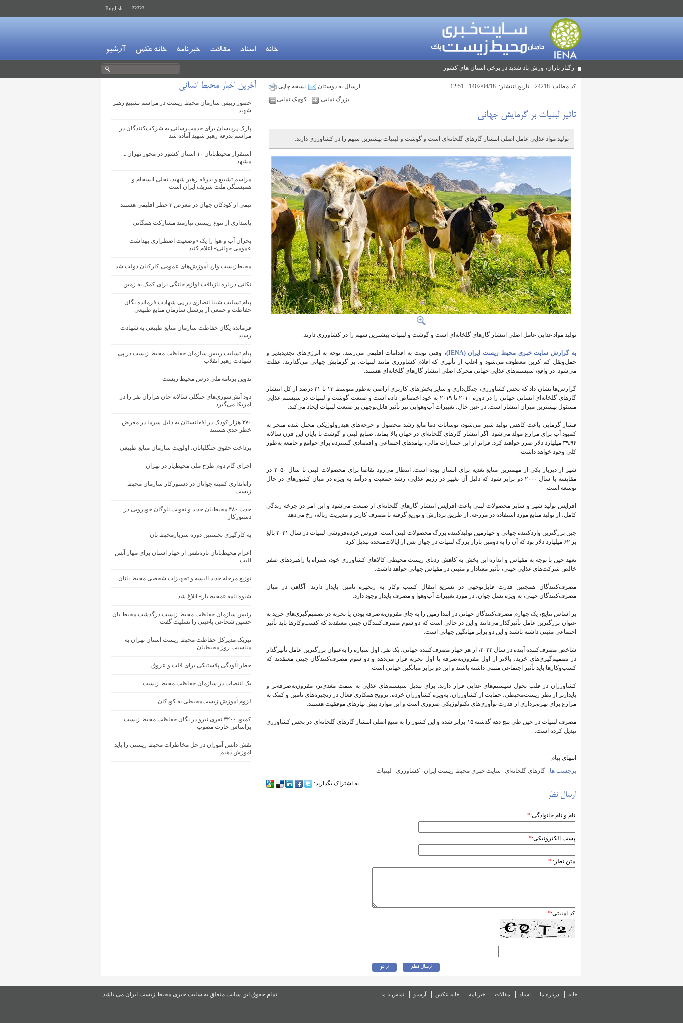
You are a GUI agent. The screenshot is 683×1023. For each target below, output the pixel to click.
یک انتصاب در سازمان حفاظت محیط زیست (197, 683)
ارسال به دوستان (338, 86)
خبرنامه (188, 50)
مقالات (220, 50)
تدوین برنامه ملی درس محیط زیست (207, 378)
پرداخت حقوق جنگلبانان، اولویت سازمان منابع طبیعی (186, 447)
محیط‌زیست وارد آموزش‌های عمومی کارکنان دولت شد (184, 266)
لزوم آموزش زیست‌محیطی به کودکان (205, 701)
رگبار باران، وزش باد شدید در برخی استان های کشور (509, 67)
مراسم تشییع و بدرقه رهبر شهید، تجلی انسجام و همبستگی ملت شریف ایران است (192, 183)
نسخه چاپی (291, 86)
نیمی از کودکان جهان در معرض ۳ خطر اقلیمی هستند (186, 204)
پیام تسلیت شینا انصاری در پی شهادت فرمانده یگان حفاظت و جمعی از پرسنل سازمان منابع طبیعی (188, 306)
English (114, 8)
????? (138, 8)
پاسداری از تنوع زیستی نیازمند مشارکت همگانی (192, 222)
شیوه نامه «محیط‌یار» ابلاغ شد (215, 596)
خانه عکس (151, 50)
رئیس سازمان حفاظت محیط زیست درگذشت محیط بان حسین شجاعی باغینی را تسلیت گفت (182, 618)
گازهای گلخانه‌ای (525, 770)
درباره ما (550, 994)
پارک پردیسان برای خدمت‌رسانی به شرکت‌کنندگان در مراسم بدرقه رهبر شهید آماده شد (186, 132)
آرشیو (116, 50)
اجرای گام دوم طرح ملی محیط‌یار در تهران (199, 465)
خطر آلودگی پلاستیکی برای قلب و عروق (202, 665)
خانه (272, 50)
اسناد (248, 50)
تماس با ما (393, 994)
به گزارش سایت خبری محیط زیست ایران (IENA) (511, 352)
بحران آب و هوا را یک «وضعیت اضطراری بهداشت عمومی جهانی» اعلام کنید (191, 244)
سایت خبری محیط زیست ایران (462, 770)
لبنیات (384, 770)
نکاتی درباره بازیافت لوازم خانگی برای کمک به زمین (188, 284)
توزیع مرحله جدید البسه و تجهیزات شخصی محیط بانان (185, 578)
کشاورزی (408, 770)
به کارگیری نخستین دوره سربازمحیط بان (201, 534)
